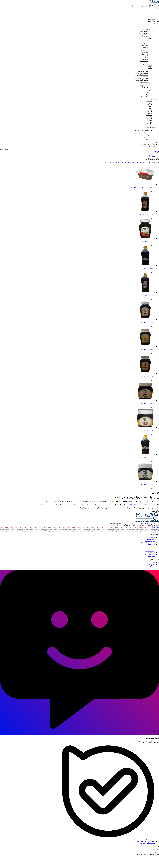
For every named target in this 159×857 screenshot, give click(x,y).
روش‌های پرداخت (150, 541)
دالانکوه (149, 118)
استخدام (152, 566)
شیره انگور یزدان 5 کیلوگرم (147, 268)
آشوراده (149, 104)
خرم (150, 106)
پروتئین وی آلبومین (142, 34)
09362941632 (146, 523)
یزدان (153, 156)
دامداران (149, 101)
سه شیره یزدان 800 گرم (148, 241)
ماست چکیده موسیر (142, 80)
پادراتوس (149, 116)
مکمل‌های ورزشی (146, 29)
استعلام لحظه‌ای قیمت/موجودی (142, 130)
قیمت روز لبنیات (150, 127)
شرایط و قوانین (150, 544)
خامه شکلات (144, 61)
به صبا (150, 113)
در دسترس (107, 162)
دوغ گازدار (145, 87)
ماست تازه (144, 69)
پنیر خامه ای (144, 50)
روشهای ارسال (150, 539)
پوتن (150, 122)
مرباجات (145, 92)
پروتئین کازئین (143, 33)
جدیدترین (126, 162)
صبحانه (149, 90)
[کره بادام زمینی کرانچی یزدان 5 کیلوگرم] (145, 184)
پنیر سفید (145, 41)
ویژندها (153, 99)
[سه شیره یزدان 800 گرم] (145, 238)
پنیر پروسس (144, 54)
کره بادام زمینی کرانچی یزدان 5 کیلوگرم (143, 187)
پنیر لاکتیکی (144, 45)
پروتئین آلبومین (143, 31)
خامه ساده (145, 59)
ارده (146, 94)
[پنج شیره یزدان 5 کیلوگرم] (145, 211)
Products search (154, 6)
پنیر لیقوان (145, 48)
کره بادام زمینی (143, 96)
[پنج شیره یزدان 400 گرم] (145, 427)
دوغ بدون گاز (144, 85)
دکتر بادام (149, 123)
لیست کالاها (151, 556)
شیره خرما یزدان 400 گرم (147, 484)
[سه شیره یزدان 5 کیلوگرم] (145, 292)
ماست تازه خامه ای (142, 73)
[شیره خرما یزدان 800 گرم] (145, 319)
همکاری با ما (151, 564)
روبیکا (146, 132)
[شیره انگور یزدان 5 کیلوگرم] (145, 265)
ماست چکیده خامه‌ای (141, 78)
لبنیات (150, 38)
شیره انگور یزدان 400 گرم (147, 403)
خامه (146, 57)
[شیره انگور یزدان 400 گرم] (145, 400)
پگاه (150, 109)
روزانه (150, 102)
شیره (128, 501)
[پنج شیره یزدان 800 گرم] (145, 373)
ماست (150, 68)
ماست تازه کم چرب (142, 75)
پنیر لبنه (145, 47)
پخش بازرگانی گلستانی (148, 144)
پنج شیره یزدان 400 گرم (148, 430)
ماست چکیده (144, 76)
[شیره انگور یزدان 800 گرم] (145, 346)
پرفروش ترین (140, 162)
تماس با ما (152, 146)
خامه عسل (144, 62)
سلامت (149, 111)
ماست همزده (144, 82)
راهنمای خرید (151, 537)
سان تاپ (149, 115)
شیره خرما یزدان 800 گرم (147, 322)
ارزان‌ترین (120, 162)
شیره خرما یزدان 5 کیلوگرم (147, 457)
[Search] (157, 8)
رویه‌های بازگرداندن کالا (148, 542)
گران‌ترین (114, 162)
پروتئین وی (144, 36)
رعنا (150, 108)
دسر (150, 89)
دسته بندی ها (151, 27)
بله (147, 134)
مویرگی (156, 151)
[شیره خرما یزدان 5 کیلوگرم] (145, 454)
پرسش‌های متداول (149, 554)
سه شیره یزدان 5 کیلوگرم (147, 295)
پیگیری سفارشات (150, 142)
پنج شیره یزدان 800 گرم (148, 376)
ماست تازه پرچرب (142, 71)
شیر (146, 55)
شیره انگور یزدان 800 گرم (147, 349)
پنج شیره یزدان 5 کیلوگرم (147, 214)
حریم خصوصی (150, 552)
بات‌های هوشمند (150, 129)
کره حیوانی (144, 64)
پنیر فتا (146, 43)
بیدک (150, 120)
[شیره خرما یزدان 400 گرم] (145, 481)
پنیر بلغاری (145, 52)
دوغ (150, 83)
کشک (150, 66)
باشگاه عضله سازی (146, 135)
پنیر (147, 40)
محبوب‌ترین (132, 162)
